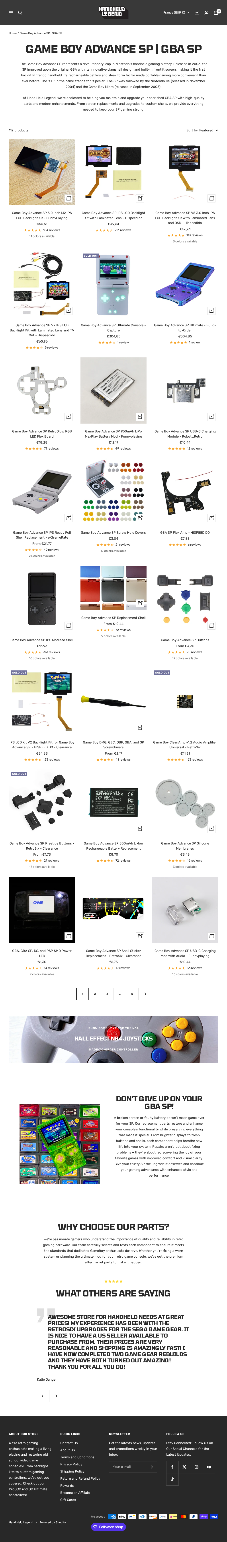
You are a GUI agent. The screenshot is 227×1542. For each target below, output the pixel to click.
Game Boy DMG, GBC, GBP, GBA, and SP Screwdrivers (113, 744)
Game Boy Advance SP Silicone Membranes (185, 845)
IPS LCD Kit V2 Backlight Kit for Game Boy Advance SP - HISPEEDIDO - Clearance (42, 744)
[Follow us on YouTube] (209, 1467)
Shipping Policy (72, 1471)
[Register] (151, 1467)
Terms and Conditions (77, 1457)
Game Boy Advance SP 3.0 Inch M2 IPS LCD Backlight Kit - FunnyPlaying (42, 215)
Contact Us (69, 1443)
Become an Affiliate (75, 1493)
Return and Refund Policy (80, 1479)
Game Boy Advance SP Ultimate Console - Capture (113, 327)
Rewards (67, 1486)
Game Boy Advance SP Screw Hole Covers (113, 533)
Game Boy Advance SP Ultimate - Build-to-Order (185, 327)
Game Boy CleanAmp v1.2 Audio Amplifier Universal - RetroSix (185, 744)
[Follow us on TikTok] (172, 1479)
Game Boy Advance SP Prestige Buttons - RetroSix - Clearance (42, 845)
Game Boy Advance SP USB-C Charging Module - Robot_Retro (185, 433)
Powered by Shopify (52, 1522)
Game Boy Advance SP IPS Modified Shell (42, 640)
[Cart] (216, 13)
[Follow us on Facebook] (172, 1467)
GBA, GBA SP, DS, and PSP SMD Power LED (42, 953)
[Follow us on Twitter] (184, 1467)
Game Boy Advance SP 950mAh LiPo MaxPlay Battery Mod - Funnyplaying (113, 433)
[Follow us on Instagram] (197, 1467)
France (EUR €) (174, 12)
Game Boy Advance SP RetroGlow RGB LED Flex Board (42, 433)
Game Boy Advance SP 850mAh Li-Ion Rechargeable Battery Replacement (113, 845)
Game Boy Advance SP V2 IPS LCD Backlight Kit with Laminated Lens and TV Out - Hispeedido (42, 330)
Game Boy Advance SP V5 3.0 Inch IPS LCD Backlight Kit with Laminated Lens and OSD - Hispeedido (185, 218)
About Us (67, 1450)
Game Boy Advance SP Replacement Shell (113, 618)
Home (13, 33)
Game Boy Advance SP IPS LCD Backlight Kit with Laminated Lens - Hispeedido (113, 215)
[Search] (20, 13)
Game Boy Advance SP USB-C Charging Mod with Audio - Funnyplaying (185, 953)
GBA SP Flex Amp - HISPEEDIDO (185, 533)
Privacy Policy (71, 1464)
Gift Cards (68, 1500)
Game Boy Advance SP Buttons (185, 640)
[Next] (144, 994)
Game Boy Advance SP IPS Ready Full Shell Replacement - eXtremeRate (42, 535)
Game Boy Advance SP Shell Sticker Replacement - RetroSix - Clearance (113, 953)
